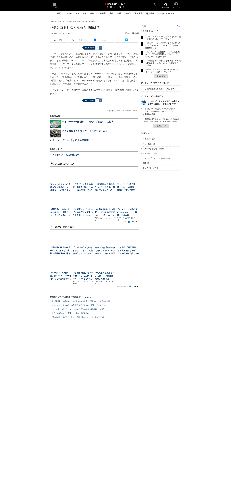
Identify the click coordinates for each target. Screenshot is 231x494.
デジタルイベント (166, 13)
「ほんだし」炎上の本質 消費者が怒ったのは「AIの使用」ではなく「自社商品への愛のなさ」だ (163, 45)
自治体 (128, 13)
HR (84, 13)
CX (77, 13)
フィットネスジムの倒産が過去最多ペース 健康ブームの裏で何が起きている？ (60, 187)
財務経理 (102, 13)
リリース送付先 (149, 144)
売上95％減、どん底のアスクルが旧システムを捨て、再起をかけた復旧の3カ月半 (81, 301)
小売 (111, 13)
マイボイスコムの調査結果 (65, 154)
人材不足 (139, 13)
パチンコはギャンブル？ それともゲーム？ (84, 131)
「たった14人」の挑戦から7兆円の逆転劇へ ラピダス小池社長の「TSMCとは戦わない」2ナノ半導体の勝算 (162, 54)
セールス (69, 13)
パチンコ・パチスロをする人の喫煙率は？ (71, 140)
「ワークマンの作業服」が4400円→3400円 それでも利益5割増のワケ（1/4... (61, 276)
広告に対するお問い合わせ (153, 149)
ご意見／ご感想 (149, 139)
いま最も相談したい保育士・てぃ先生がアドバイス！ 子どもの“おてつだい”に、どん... (105, 212)
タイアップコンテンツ (151, 153)
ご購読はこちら (161, 126)
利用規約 (146, 163)
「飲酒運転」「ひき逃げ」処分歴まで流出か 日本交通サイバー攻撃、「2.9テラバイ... (83, 212)
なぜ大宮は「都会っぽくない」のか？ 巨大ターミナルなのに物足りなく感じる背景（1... (105, 250)
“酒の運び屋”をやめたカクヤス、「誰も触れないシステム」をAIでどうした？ (80, 317)
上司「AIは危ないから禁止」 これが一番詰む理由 (70, 313)
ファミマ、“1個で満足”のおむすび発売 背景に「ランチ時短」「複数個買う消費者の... (127, 187)
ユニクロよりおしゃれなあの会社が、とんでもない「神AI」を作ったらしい (79, 305)
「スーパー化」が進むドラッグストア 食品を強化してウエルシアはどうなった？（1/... (83, 250)
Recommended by (121, 222)
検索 (179, 26)
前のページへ (89, 48)
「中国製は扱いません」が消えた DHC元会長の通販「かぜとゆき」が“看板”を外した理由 (163, 63)
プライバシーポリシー (151, 168)
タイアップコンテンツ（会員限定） (157, 158)
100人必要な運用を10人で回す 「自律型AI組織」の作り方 (105, 276)
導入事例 (150, 13)
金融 (119, 13)
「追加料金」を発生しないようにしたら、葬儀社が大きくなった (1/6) (105, 187)
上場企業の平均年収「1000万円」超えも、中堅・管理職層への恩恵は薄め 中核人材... (60, 250)
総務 (92, 13)
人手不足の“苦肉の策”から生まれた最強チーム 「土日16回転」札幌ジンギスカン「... (60, 212)
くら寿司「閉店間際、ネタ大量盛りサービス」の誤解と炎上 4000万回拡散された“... (128, 250)
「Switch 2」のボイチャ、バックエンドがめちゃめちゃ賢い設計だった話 (78, 309)
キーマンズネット (86, 297)
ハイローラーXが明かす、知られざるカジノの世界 (88, 121)
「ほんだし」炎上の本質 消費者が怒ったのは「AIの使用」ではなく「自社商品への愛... (83, 187)
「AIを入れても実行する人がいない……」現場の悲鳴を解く (127, 212)
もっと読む (161, 76)
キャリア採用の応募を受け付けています (158, 89)
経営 (59, 13)
